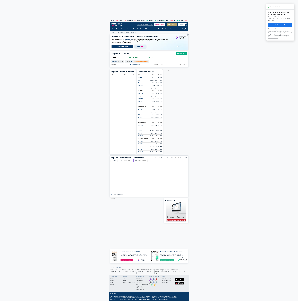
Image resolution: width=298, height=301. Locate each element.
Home (112, 32)
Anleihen (158, 29)
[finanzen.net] (116, 23)
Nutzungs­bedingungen (142, 284)
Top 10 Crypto (140, 20)
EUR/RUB (140, 88)
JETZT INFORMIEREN (127, 260)
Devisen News (122, 269)
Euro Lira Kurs (113, 271)
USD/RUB (140, 104)
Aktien (112, 29)
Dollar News (130, 269)
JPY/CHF (140, 117)
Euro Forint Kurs (132, 273)
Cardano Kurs (113, 273)
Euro (167, 20)
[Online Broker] (116, 25)
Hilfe (124, 278)
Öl (174, 20)
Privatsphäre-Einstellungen (139, 287)
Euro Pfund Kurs (172, 271)
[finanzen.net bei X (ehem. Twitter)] (150, 282)
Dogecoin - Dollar (125, 32)
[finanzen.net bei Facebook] (153, 279)
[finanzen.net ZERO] (181, 39)
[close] (291, 6)
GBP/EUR (140, 125)
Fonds (129, 29)
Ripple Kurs (164, 271)
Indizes (123, 29)
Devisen (178, 29)
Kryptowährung (159, 273)
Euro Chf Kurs (150, 273)
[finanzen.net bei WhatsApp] (152, 285)
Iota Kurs (149, 271)
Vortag (114, 160)
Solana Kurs (156, 271)
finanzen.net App (166, 278)
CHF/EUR (140, 141)
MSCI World (129, 20)
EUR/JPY (140, 80)
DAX (111, 20)
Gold (182, 20)
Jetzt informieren (122, 46)
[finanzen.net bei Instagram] (150, 279)
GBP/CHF (140, 133)
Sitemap (112, 284)
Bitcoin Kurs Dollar (123, 271)
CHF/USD (140, 144)
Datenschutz (139, 280)
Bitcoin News (158, 269)
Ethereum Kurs (174, 269)
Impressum (139, 278)
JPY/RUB (140, 120)
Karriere (112, 280)
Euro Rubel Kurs (141, 273)
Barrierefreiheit (140, 289)
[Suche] (152, 24)
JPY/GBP (140, 114)
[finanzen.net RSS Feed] (155, 285)
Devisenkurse (133, 271)
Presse (112, 282)
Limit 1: (121, 160)
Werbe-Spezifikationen (129, 282)
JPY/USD (140, 112)
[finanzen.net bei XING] (156, 282)
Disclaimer (139, 282)
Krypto (172, 29)
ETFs (133, 29)
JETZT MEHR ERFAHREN (167, 260)
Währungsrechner (166, 280)
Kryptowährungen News (147, 269)
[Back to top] (185, 299)
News (118, 29)
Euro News (137, 269)
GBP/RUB (140, 136)
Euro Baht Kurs (181, 271)
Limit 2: (137, 160)
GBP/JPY (140, 130)
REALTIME (161, 57)
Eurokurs (140, 93)
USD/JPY (140, 96)
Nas (150, 20)
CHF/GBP (140, 149)
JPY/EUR (140, 109)
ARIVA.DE (147, 299)
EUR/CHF (140, 85)
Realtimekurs (133, 32)
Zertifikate (140, 29)
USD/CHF (140, 101)
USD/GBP (140, 98)
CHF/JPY (140, 146)
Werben (125, 280)
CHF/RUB (140, 152)
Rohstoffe (165, 29)
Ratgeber (184, 29)
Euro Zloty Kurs (122, 273)
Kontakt (112, 278)
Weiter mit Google (280, 25)
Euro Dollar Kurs (142, 271)
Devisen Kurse (114, 269)
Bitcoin (158, 20)
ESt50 (120, 20)
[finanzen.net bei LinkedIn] (153, 282)
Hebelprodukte (149, 29)
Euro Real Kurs (168, 273)
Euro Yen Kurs (177, 273)
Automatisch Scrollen (117, 194)
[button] (159, 24)
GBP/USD (140, 128)
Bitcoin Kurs (166, 269)
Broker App (165, 282)
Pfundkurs (140, 82)
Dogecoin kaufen (181, 53)
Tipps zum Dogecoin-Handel (141, 61)
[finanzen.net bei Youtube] (156, 279)
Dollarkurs (140, 77)
